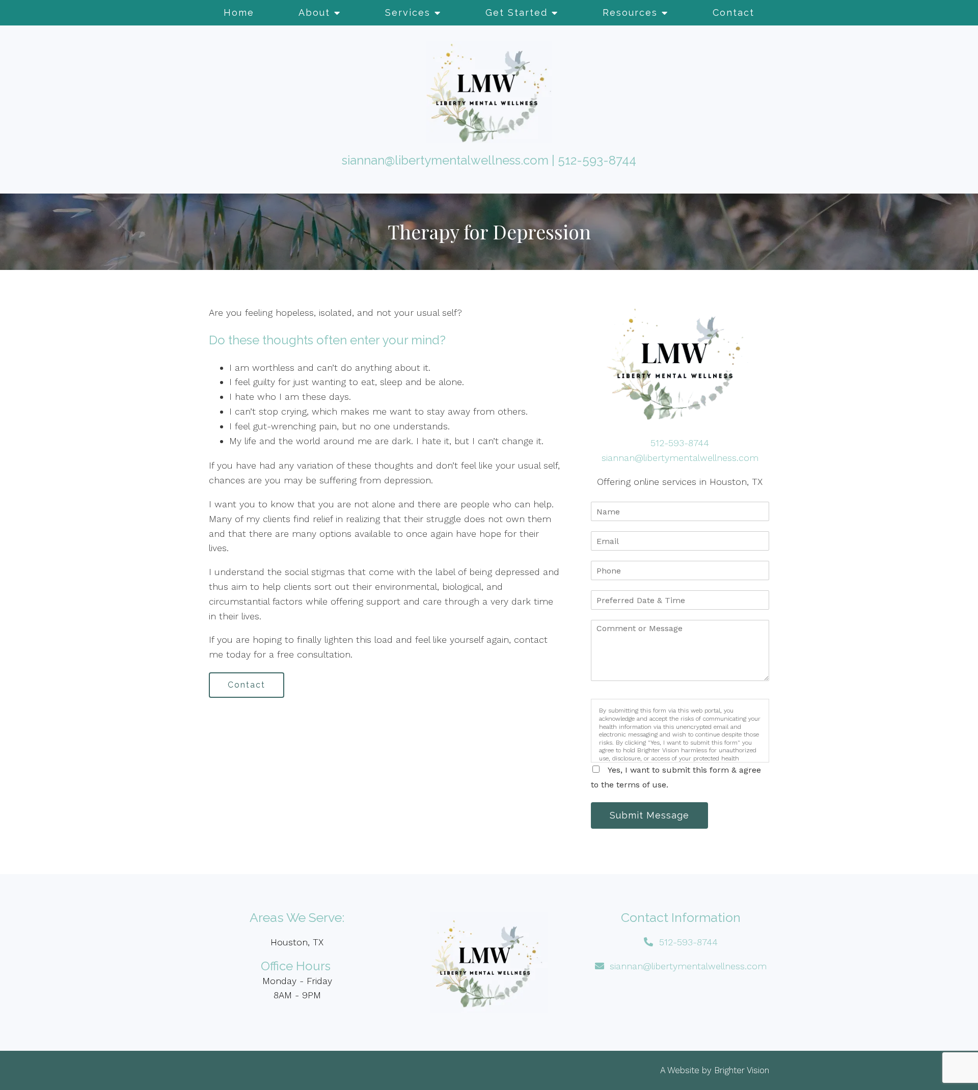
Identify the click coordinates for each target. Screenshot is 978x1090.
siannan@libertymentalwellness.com (445, 160)
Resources (630, 12)
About (314, 12)
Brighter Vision (741, 1070)
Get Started (516, 12)
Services (407, 12)
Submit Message (649, 815)
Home (239, 12)
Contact (733, 12)
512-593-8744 (597, 160)
